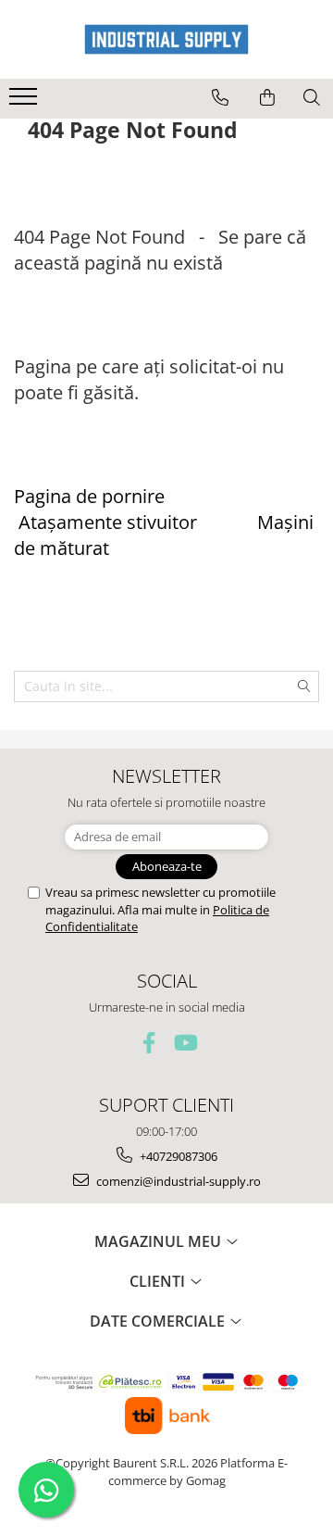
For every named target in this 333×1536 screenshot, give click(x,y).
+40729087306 (177, 1156)
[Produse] (25, 102)
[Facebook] (149, 1042)
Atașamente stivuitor (107, 522)
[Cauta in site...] (311, 97)
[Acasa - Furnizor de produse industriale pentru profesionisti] (166, 39)
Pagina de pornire (89, 496)
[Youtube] (184, 1042)
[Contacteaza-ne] (220, 97)
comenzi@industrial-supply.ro (177, 1181)
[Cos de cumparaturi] (267, 97)
